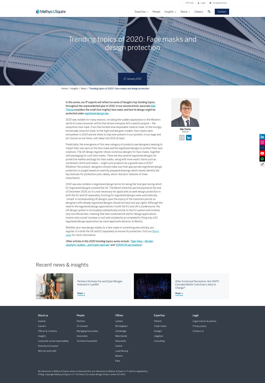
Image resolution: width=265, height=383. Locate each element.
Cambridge (120, 331)
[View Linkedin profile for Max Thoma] (188, 138)
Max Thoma (185, 129)
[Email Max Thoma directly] (181, 138)
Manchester (121, 336)
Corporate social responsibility (53, 341)
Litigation (158, 336)
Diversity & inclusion (48, 346)
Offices (119, 315)
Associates (82, 336)
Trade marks (160, 326)
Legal (195, 315)
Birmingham (121, 326)
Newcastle (120, 341)
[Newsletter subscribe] (262, 164)
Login (203, 3)
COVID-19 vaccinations (128, 245)
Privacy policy (199, 326)
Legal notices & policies (204, 321)
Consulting (159, 341)
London (119, 321)
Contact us (198, 331)
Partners (81, 321)
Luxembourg (121, 351)
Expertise (159, 315)
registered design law (96, 114)
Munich (119, 356)
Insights (42, 336)
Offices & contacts (47, 331)
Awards (42, 321)
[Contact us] (262, 148)
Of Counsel (82, 326)
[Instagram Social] (262, 142)
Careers (198, 12)
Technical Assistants (87, 341)
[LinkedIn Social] (262, 137)
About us (43, 315)
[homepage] (51, 12)
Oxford (118, 346)
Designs (158, 331)
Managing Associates (87, 331)
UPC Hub (190, 3)
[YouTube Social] (262, 153)
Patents (158, 321)
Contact (222, 12)
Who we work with (47, 351)
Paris (117, 361)
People (156, 12)
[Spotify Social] (262, 159)
